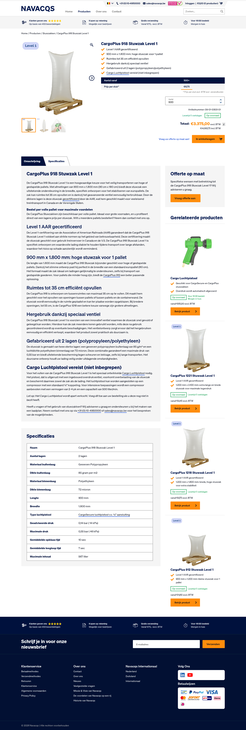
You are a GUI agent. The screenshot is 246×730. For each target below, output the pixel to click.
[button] (91, 45)
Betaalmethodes (29, 671)
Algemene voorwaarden (33, 691)
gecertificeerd (71, 199)
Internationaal (133, 681)
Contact (116, 11)
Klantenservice (29, 686)
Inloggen (189, 3)
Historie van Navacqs (84, 700)
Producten (84, 11)
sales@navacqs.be (155, 3)
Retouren (26, 681)
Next (92, 78)
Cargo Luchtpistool (117, 73)
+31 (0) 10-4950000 (129, 3)
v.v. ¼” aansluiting (119, 514)
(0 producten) (207, 3)
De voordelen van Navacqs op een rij (92, 696)
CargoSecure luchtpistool (93, 514)
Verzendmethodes (31, 676)
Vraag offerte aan (185, 198)
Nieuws (77, 681)
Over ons (101, 11)
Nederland (131, 671)
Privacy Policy (28, 696)
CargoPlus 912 (111, 275)
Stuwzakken (49, 33)
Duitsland (131, 676)
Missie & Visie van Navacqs (87, 691)
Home (69, 11)
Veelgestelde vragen (84, 686)
